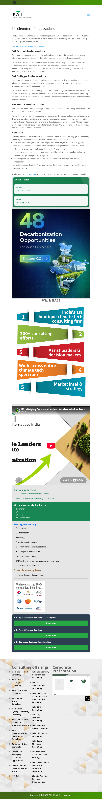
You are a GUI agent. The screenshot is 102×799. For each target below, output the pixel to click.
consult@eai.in (30, 174)
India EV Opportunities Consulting (38, 685)
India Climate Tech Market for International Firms (20, 722)
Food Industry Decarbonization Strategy (39, 754)
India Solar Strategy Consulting (17, 682)
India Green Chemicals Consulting (37, 744)
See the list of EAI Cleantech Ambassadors (29, 46)
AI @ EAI (15, 776)
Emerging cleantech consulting (28, 542)
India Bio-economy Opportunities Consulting (40, 675)
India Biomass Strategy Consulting (18, 701)
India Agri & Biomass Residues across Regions (35, 617)
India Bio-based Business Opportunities (32, 642)
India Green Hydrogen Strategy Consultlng (20, 711)
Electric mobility (22, 533)
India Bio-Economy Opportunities (29, 575)
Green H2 (19, 515)
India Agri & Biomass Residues (28, 630)
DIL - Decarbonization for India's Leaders (32, 494)
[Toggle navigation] (14, 2)
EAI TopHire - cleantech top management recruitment (37, 561)
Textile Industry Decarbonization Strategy (19, 768)
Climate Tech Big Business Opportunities (40, 779)
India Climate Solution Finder (27, 565)
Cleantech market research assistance (31, 547)
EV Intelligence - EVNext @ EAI (28, 551)
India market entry (23, 517)
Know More (51, 623)
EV (17, 512)
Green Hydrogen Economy (26, 556)
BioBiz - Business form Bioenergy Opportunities (35, 498)
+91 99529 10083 (23, 191)
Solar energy (21, 528)
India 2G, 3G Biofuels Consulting (37, 717)
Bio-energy (20, 509)
